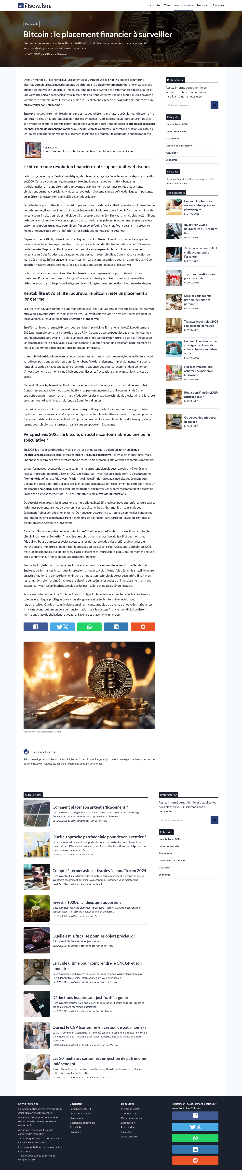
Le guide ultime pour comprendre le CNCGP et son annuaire (97, 966)
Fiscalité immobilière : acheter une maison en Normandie (199, 371)
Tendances (203, 5)
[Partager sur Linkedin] (116, 626)
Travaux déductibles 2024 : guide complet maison (201, 323)
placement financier (111, 84)
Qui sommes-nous (131, 1118)
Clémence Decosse (56, 54)
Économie (218, 5)
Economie (171, 159)
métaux (183, 183)
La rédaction (128, 1122)
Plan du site (127, 1127)
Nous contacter (129, 1136)
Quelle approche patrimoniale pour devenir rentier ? (99, 836)
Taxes (167, 5)
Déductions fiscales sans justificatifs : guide (90, 997)
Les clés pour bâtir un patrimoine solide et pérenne (198, 300)
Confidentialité (129, 1113)
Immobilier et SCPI (177, 124)
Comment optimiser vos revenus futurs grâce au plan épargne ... (199, 205)
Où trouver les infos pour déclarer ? (200, 419)
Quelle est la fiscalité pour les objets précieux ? (94, 936)
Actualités (172, 152)
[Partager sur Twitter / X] (62, 626)
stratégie (209, 179)
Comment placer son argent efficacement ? (90, 807)
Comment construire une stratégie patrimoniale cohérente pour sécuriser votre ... (200, 347)
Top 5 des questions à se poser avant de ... (199, 276)
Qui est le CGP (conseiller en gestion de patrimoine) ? (99, 1027)
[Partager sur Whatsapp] (89, 626)
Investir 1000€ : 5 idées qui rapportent (87, 902)
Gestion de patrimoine (179, 145)
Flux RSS (126, 1131)
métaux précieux (195, 179)
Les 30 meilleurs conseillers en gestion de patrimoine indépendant (99, 1061)
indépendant (172, 183)
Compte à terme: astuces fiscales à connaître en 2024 (99, 870)
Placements (31, 23)
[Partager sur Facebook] (36, 626)
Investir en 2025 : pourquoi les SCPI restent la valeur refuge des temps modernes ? (38, 1121)
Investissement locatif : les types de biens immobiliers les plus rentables (88, 151)
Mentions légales (130, 1108)
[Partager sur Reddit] (143, 626)
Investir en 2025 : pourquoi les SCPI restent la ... (200, 229)
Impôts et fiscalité (176, 131)
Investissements (183, 5)
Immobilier (154, 5)
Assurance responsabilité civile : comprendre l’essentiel (200, 252)
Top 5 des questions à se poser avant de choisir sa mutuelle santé (40, 1140)
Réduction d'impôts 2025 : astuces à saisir (201, 394)
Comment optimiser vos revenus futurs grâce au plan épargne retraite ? (40, 1110)
